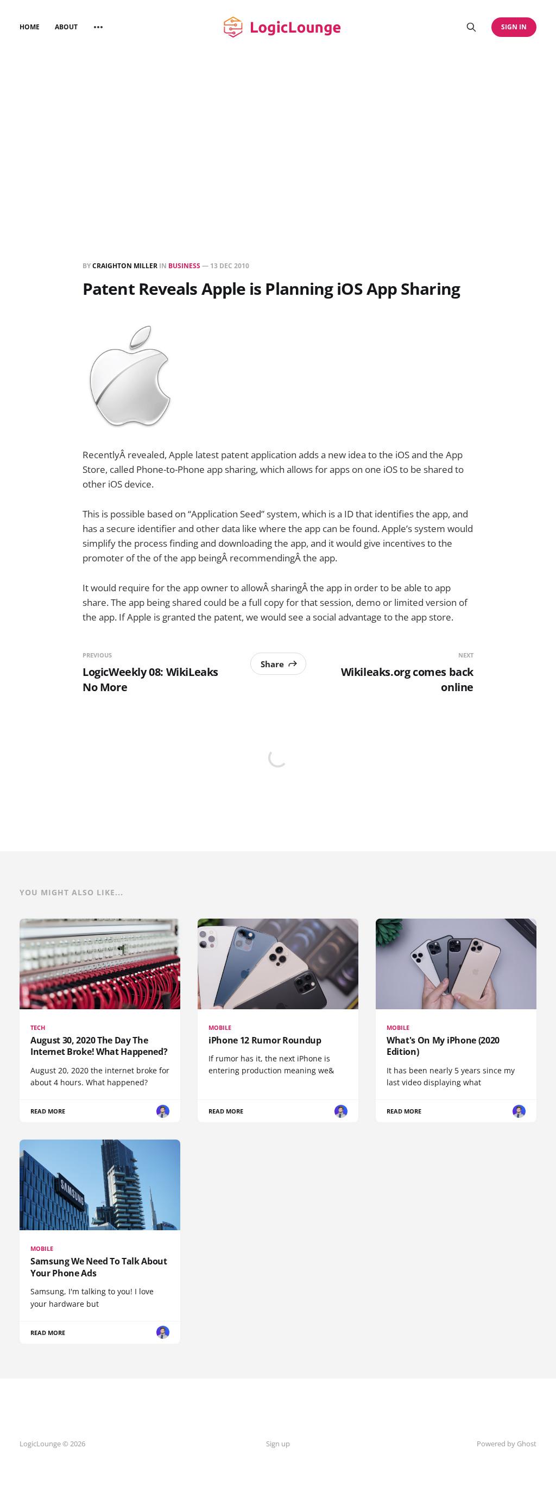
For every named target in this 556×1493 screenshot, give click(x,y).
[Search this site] (471, 27)
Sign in (514, 26)
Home (30, 26)
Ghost (526, 1443)
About (66, 26)
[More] (98, 27)
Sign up (278, 1443)
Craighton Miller (124, 265)
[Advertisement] (278, 136)
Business (184, 265)
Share (272, 664)
